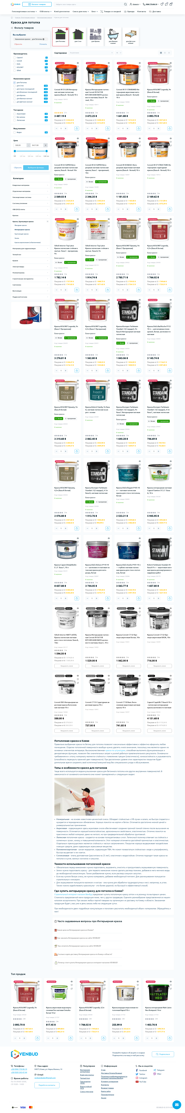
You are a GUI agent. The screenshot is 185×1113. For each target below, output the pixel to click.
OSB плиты (44, 11)
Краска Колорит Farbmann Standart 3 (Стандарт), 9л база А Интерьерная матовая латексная (128, 330)
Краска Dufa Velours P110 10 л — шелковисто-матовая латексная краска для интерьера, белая (97, 569)
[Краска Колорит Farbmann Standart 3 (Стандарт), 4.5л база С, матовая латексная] (159, 391)
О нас (103, 1070)
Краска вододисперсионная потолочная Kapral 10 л (125, 1009)
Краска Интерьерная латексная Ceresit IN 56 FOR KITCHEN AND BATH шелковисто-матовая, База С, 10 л (97, 639)
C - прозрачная (70, 262)
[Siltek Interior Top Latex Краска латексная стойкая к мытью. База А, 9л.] (97, 230)
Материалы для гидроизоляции (24, 248)
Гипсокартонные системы (23, 11)
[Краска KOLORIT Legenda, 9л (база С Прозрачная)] (66, 310)
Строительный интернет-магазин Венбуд (73, 894)
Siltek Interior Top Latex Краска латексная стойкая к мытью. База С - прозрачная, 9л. (66, 250)
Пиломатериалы (18, 273)
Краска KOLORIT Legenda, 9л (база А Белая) (159, 91)
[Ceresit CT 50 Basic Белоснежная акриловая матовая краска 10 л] (128, 686)
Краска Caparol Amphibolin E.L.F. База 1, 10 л (65, 566)
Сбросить (18, 44)
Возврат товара (107, 1088)
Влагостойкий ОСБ (86, 1087)
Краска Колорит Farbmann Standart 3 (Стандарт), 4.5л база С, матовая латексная (158, 409)
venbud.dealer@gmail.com (45, 1078)
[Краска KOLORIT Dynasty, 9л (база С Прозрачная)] (128, 230)
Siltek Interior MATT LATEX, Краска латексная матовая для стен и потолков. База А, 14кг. (66, 639)
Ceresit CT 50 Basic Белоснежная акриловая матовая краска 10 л (128, 705)
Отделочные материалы (21, 191)
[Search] (125, 4)
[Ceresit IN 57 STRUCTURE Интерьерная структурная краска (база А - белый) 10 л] (159, 149)
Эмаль (17, 238)
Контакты (141, 11)
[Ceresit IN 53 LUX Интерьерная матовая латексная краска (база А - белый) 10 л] (66, 74)
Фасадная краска (21, 225)
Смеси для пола (80, 11)
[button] (170, 27)
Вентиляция (17, 291)
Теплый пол (17, 254)
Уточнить (43, 44)
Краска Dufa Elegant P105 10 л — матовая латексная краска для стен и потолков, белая (128, 492)
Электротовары (18, 266)
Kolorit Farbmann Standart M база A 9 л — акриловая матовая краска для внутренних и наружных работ (159, 569)
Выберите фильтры (36, 168)
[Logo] (15, 4)
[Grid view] (161, 53)
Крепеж (15, 215)
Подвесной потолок (20, 297)
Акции (103, 1098)
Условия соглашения (109, 1081)
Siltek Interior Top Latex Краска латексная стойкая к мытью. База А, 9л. (97, 248)
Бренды (130, 11)
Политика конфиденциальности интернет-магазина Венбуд (114, 1077)
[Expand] (48, 185)
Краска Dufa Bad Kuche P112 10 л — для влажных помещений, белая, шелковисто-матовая (159, 330)
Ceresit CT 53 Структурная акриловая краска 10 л (97, 703)
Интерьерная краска (44, 17)
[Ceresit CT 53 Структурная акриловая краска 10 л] (97, 686)
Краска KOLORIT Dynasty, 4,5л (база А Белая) (64, 489)
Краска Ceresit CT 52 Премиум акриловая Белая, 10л (128, 636)
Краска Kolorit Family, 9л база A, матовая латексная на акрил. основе (97, 409)
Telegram (160, 1070)
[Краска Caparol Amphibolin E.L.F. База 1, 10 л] (66, 549)
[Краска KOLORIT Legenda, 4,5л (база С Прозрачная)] (97, 310)
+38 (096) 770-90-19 (19, 1069)
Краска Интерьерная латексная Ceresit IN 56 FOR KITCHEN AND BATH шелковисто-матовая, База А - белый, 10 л (97, 95)
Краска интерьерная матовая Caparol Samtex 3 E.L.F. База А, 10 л (159, 490)
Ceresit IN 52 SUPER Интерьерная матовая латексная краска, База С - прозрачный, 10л (97, 169)
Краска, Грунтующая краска (25, 17)
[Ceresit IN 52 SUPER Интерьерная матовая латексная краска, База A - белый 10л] (66, 149)
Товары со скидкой (112, 11)
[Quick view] (78, 63)
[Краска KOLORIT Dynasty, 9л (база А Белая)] (66, 391)
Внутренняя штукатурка (85, 1071)
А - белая (151, 101)
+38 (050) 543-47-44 (19, 1072)
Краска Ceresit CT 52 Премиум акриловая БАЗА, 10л (158, 636)
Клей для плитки (62, 11)
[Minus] (56, 128)
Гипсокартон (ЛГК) (85, 1082)
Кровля (15, 260)
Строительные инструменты (23, 279)
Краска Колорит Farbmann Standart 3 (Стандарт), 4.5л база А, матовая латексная (96, 490)
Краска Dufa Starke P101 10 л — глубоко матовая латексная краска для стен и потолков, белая (128, 569)
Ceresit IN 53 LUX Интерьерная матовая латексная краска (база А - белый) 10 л (66, 92)
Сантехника (17, 285)
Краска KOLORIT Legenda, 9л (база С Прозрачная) (66, 327)
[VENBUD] (51, 1054)
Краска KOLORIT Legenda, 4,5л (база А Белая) (157, 247)
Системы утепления (20, 203)
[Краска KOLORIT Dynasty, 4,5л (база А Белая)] (66, 472)
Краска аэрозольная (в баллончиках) (28, 242)
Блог (94, 11)
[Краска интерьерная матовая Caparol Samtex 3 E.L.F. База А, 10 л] (159, 472)
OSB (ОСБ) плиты (19, 209)
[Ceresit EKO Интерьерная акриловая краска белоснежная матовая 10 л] (66, 686)
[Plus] (66, 128)
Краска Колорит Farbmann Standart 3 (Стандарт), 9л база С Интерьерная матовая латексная (128, 411)
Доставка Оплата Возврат (111, 1073)
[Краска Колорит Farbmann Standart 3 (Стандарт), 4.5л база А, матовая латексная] (97, 472)
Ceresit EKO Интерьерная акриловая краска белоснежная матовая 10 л (66, 705)
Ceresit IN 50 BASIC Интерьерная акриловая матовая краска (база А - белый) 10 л (128, 167)
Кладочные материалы (21, 185)
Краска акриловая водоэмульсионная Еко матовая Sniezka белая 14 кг (58, 1010)
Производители (107, 1095)
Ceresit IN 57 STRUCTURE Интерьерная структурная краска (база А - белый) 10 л (159, 167)
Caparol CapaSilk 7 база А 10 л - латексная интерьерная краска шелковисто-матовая (159, 705)
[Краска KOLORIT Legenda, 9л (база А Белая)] (159, 74)
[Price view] (169, 53)
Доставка (157, 11)
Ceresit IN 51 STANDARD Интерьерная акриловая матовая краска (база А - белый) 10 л (128, 93)
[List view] (165, 53)
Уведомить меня (67, 666)
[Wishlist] (78, 66)
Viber (159, 1074)
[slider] (14, 151)
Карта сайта (105, 1091)
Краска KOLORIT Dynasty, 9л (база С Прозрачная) (128, 247)
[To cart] (77, 128)
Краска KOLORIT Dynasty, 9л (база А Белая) (66, 408)
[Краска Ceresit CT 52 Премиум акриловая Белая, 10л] (128, 619)
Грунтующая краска (21, 234)
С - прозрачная (163, 101)
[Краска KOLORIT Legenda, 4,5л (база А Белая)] (159, 230)
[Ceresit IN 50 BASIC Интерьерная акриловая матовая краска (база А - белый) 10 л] (128, 149)
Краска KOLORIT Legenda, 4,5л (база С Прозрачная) (95, 327)
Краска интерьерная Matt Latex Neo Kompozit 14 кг (158, 1009)
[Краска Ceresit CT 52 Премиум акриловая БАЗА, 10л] (159, 619)
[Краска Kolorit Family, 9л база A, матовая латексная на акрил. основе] (97, 391)
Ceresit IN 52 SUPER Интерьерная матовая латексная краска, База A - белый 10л (66, 167)
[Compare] (78, 70)
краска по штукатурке (115, 750)
